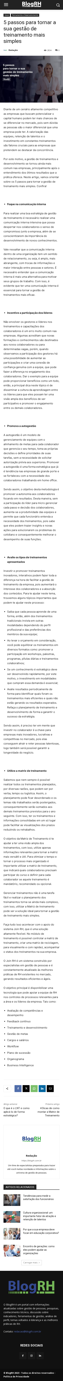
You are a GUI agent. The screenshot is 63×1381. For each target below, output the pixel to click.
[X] (26, 1088)
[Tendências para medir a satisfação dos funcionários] (12, 1200)
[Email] (50, 1088)
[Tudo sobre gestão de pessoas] (31, 4)
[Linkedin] (42, 1088)
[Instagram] (31, 1355)
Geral (7, 15)
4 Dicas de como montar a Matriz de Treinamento (48, 1112)
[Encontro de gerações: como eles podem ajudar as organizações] (12, 1250)
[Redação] (6, 50)
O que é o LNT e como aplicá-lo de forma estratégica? (17, 1112)
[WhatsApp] (34, 1088)
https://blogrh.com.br (31, 1160)
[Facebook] (18, 1088)
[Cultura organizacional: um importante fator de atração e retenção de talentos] (12, 1217)
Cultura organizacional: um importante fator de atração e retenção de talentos (39, 1216)
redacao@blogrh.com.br (27, 1331)
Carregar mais (30, 1262)
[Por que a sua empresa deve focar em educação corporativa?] (12, 1234)
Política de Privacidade (16, 1376)
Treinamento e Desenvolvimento (25, 15)
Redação (13, 50)
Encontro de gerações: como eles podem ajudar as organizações (39, 1249)
